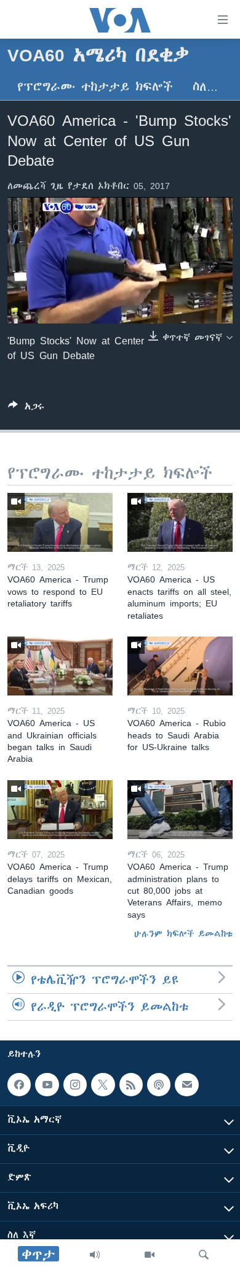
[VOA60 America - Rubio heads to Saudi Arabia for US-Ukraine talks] (180, 666)
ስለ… (205, 87)
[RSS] (131, 1084)
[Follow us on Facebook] (19, 1084)
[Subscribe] (186, 1084)
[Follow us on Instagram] (75, 1084)
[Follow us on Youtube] (46, 1084)
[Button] (26, 408)
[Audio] (94, 1254)
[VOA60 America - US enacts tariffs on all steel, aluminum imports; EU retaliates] (180, 522)
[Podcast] (158, 1084)
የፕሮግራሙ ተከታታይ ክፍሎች (95, 87)
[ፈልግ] (203, 1254)
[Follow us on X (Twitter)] (102, 1084)
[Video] (149, 1254)
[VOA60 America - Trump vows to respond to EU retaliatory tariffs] (60, 522)
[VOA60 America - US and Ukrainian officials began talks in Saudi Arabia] (60, 666)
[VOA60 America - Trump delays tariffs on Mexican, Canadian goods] (60, 809)
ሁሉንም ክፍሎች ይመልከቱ (183, 934)
